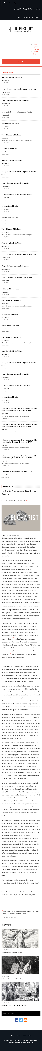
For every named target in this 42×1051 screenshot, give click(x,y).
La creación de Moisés (10, 149)
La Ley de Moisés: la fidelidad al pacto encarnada (19, 89)
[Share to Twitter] (21, 1020)
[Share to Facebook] (16, 1020)
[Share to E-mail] (25, 1020)
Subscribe (27, 17)
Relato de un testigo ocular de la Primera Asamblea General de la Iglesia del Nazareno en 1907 (19, 409)
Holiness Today (30, 501)
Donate (37, 17)
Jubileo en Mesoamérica (10, 123)
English (35, 44)
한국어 (35, 54)
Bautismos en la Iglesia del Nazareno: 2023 (17, 472)
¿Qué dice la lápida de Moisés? (12, 77)
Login (18, 17)
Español (35, 47)
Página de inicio (16, 1036)
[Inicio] (21, 30)
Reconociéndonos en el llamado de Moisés (17, 112)
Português (36, 49)
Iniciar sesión (27, 1036)
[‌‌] (4, 3)
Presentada (8, 486)
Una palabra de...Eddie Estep (11, 135)
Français (35, 51)
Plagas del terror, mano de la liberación (15, 100)
